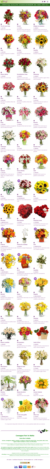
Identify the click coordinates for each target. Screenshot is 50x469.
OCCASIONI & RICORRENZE (25, 4)
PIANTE (39, 4)
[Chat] (45, 1)
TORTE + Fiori (45, 4)
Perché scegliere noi (28, 459)
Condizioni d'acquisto (17, 459)
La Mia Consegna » (38, 459)
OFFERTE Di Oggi (6, 4)
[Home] (43, 1)
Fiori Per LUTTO (14, 4)
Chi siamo (9, 459)
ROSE (35, 4)
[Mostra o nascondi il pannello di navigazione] (47, 2)
